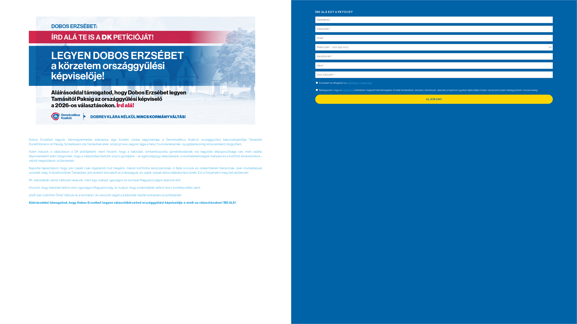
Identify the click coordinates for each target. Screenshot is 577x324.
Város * (320, 64)
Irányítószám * (324, 55)
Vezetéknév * (323, 18)
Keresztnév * (323, 27)
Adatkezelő (347, 90)
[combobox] (550, 47)
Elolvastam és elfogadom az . (345, 83)
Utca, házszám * (325, 73)
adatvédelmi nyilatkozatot (359, 83)
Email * (320, 36)
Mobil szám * (323, 45)
